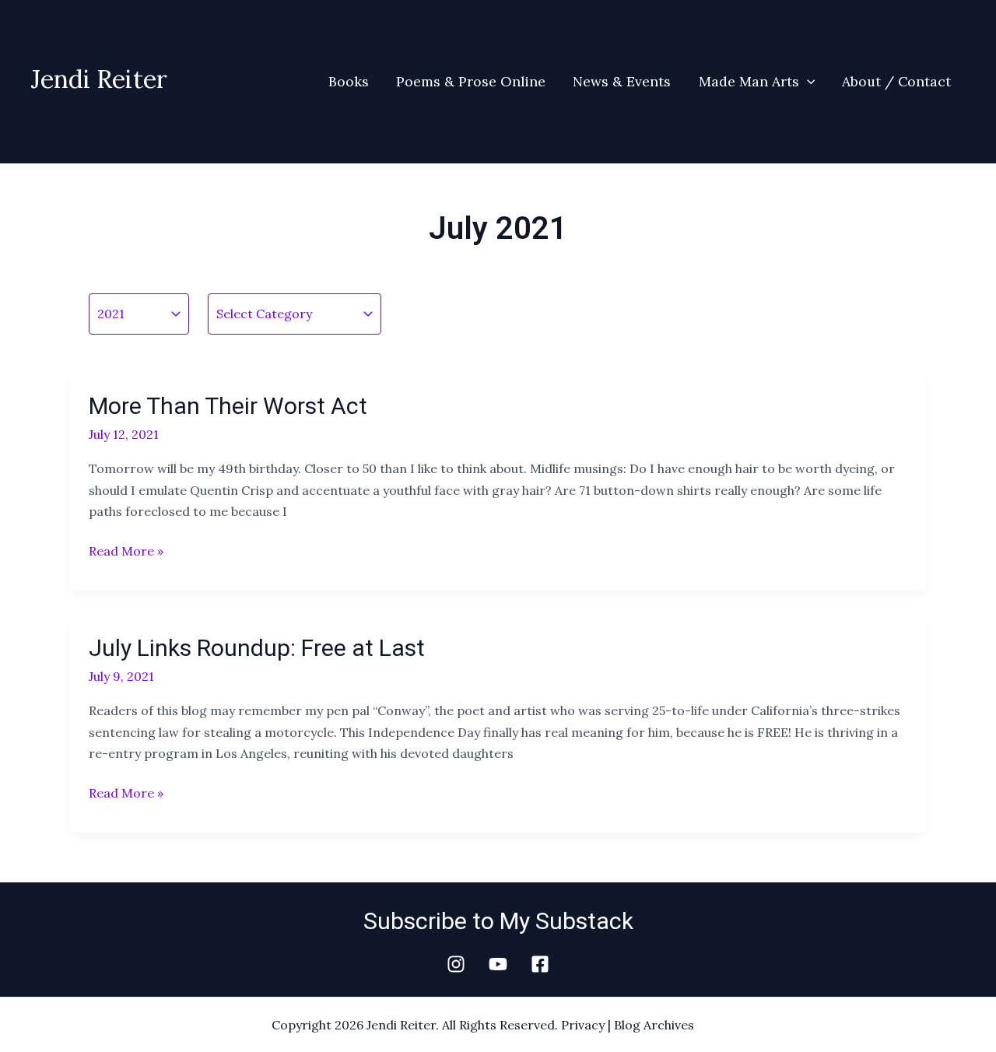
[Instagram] (456, 964)
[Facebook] (540, 964)
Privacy (583, 1025)
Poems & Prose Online (470, 81)
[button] (807, 81)
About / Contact (896, 81)
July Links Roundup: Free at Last (257, 647)
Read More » (126, 550)
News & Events (622, 81)
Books (348, 81)
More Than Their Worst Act (228, 405)
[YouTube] (498, 964)
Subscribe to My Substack (498, 921)
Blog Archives (654, 1025)
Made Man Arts (749, 81)
